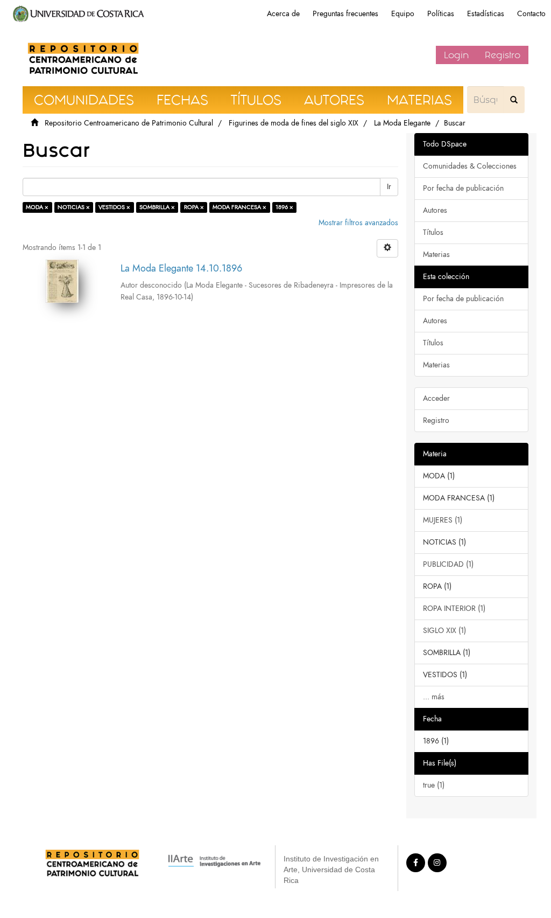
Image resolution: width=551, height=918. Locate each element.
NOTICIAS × (74, 207)
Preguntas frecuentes (345, 14)
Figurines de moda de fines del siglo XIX (293, 123)
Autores (435, 210)
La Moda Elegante (402, 123)
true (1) (433, 785)
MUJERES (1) (442, 520)
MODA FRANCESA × (239, 207)
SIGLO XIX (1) (444, 630)
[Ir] (514, 99)
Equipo (402, 14)
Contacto (531, 14)
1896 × (284, 207)
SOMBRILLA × (157, 207)
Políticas (440, 14)
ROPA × (194, 207)
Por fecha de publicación (463, 188)
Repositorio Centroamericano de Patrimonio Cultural (129, 123)
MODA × (37, 207)
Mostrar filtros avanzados (358, 223)
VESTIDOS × (114, 207)
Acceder (436, 398)
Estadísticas (485, 14)
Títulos (433, 232)
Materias (436, 254)
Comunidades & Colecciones (470, 166)
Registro (502, 55)
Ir (389, 187)
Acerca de (283, 14)
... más (433, 697)
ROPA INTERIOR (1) (454, 608)
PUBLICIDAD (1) (448, 564)
